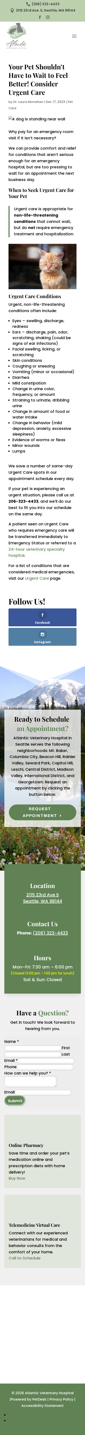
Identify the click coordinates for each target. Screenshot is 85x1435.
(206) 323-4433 (50, 933)
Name (11, 1041)
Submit (15, 1101)
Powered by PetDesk (28, 1399)
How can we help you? (27, 1073)
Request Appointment (40, 812)
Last (66, 1054)
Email (11, 1060)
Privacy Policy (61, 1399)
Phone (10, 1066)
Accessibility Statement (42, 1405)
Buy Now (17, 1178)
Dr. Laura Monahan (28, 102)
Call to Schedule (25, 1258)
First (66, 1048)
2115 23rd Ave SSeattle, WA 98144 (42, 898)
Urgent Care (37, 578)
